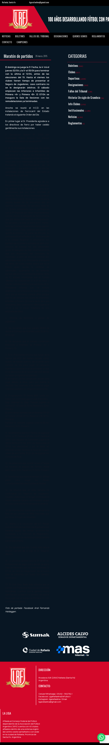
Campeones (22, 42)
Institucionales (76, 110)
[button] (101, 737)
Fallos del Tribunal (39, 36)
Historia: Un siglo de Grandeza (84, 97)
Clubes (71, 72)
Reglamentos (98, 36)
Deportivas (73, 78)
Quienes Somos (80, 36)
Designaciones (61, 36)
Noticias (6, 36)
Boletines (20, 36)
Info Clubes (74, 104)
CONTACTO (7, 42)
